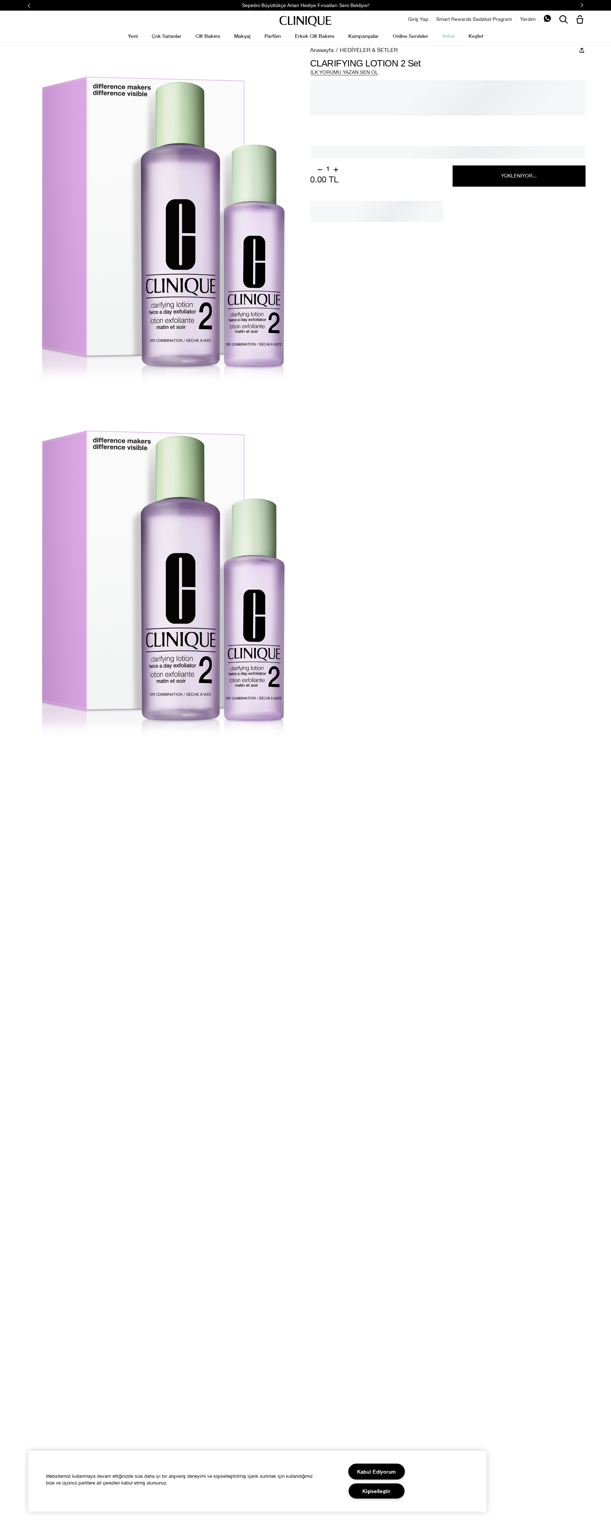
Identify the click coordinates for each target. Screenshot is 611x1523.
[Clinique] (305, 21)
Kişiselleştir (376, 1491)
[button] (581, 20)
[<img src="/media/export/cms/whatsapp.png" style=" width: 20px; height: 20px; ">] (547, 20)
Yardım (528, 19)
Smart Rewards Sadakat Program (474, 19)
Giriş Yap (418, 19)
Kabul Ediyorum (376, 1472)
